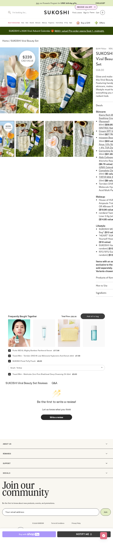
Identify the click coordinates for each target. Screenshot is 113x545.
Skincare (37, 23)
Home (5, 40)
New (22, 23)
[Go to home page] (56, 12)
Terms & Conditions (57, 523)
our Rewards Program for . (56, 3)
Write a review (56, 417)
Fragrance (51, 23)
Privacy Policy (76, 523)
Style (70, 23)
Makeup (44, 23)
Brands (32, 23)
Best (27, 23)
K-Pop (66, 23)
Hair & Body (59, 23)
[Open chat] (103, 535)
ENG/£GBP (100, 3)
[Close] (94, 7)
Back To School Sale (14, 23)
